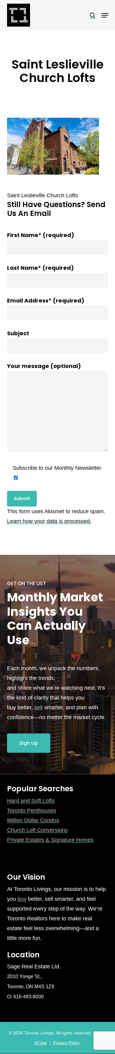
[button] (105, 15)
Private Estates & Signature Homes (50, 840)
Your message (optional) (44, 366)
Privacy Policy (66, 1042)
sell (38, 707)
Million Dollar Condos (33, 820)
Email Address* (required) (45, 300)
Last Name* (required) (40, 268)
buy (21, 899)
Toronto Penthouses (31, 810)
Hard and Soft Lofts (31, 801)
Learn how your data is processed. (49, 521)
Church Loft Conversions (37, 830)
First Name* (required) (40, 235)
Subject (18, 333)
